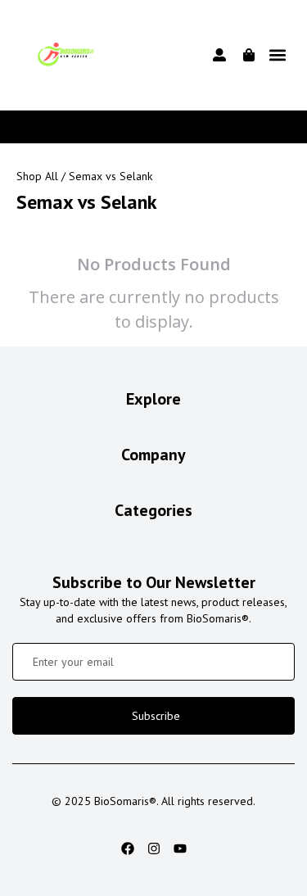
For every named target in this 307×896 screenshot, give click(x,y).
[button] (277, 55)
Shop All (37, 176)
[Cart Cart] (248, 54)
